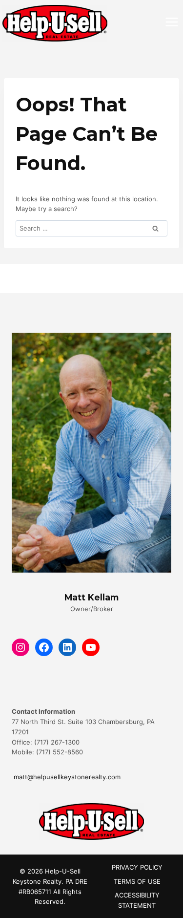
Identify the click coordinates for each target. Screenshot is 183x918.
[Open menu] (171, 22)
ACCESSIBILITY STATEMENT (137, 900)
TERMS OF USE (137, 881)
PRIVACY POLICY (137, 867)
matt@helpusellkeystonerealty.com (66, 777)
